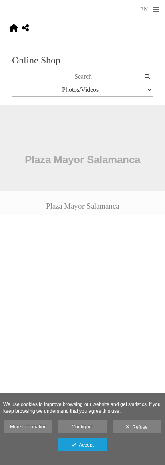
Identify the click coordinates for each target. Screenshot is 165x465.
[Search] (147, 76)
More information (28, 427)
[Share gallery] (25, 29)
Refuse (139, 427)
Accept (85, 445)
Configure (82, 427)
